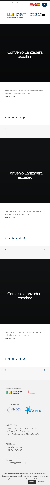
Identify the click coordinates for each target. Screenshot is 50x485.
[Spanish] (38, 4)
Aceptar (32, 482)
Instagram (12, 2)
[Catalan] (31, 4)
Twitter (2, 2)
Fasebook (7, 2)
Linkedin (17, 2)
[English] (35, 4)
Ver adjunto (10, 96)
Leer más (42, 482)
